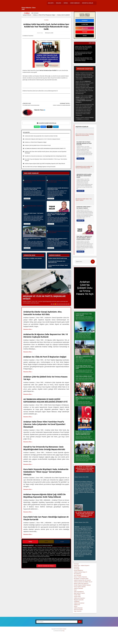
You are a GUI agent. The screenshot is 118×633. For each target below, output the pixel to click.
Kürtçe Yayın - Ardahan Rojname (81, 565)
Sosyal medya (77, 596)
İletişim (75, 606)
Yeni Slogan (76, 568)
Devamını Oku (27, 198)
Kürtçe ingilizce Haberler (80, 586)
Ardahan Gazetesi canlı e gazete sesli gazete (61, 105)
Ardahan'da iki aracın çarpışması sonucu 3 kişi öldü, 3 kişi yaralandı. (57, 239)
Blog (63, 630)
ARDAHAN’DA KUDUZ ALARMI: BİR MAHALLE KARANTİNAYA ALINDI (57, 188)
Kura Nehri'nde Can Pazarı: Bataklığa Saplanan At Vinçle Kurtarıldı (40, 166)
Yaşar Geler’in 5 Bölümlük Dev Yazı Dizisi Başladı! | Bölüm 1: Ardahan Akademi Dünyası (56, 214)
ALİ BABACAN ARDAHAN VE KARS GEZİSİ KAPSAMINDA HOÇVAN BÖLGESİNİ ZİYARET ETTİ (64, 15)
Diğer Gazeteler (77, 611)
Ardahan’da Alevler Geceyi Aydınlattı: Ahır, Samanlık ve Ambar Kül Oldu (41, 136)
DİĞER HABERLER (75, 3)
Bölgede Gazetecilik (78, 599)
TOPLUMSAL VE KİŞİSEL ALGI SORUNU (32, 258)
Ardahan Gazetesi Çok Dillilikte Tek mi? (83, 581)
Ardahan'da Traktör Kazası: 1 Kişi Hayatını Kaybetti (33, 214)
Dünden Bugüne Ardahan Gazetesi (82, 585)
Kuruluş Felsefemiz (78, 570)
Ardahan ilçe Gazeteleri (79, 598)
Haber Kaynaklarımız (79, 591)
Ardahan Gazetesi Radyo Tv (80, 572)
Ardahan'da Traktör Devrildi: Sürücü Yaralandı (32, 239)
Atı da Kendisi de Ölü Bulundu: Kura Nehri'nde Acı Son (56, 261)
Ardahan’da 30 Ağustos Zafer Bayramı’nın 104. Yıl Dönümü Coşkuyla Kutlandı (42, 139)
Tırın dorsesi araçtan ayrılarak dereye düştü (31, 105)
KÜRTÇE (66, 3)
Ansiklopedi (76, 601)
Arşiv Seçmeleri (77, 575)
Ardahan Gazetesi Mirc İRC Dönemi (82, 580)
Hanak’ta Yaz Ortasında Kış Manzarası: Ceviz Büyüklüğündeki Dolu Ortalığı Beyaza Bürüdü (45, 156)
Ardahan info (77, 604)
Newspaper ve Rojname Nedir (81, 578)
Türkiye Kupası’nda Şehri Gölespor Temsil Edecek (58, 266)
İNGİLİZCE (58, 3)
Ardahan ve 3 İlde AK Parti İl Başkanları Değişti (35, 142)
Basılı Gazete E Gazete (79, 593)
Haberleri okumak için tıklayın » (46, 565)
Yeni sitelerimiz (77, 573)
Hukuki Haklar (77, 594)
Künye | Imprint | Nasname (80, 577)
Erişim (75, 590)
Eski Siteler (76, 567)
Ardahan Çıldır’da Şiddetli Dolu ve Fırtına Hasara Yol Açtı (25, 15)
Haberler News (39, 110)
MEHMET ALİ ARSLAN (87, 3)
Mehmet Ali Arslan (78, 609)
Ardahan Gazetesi (25, 4)
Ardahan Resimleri (78, 608)
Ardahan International (79, 603)
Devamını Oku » (27, 329)
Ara (80, 621)
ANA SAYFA (51, 3)
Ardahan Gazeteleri (78, 588)
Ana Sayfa (46, 19)
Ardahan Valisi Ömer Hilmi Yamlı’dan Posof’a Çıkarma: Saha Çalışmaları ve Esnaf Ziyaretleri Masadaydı (45, 152)
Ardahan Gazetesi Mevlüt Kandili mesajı (57, 258)
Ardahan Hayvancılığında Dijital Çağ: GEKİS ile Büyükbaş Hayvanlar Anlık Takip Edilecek (45, 163)
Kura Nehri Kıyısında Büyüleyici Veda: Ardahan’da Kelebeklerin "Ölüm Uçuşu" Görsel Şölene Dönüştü (46, 159)
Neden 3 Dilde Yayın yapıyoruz (81, 583)
